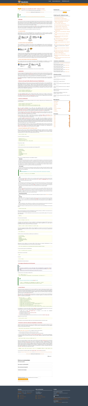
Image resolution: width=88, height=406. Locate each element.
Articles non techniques (57, 108)
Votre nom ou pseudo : (21, 361)
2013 (54, 122)
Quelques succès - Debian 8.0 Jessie (60, 53)
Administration (56, 101)
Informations (56, 104)
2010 (54, 126)
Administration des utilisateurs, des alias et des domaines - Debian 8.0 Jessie (62, 52)
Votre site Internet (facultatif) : (23, 367)
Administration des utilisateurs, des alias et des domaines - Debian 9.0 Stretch (60, 92)
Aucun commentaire (43, 10)
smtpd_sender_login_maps (24, 330)
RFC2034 (47, 194)
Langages (55, 109)
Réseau (55, 105)
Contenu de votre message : (22, 369)
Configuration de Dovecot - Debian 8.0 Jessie (61, 38)
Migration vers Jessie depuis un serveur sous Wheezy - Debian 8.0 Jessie (61, 22)
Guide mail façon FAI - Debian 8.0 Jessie (60, 18)
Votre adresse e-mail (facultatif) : (23, 364)
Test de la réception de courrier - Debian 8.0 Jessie (62, 44)
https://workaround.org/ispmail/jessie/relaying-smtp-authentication (35, 16)
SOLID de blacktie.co (59, 402)
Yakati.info (24, 2)
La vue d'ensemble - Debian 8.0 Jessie (60, 23)
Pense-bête (55, 102)
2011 (54, 125)
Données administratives (56, 1)
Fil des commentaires (23, 396)
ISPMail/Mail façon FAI (65, 1)
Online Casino (67, 67)
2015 (54, 119)
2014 (54, 121)
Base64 (49, 268)
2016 (54, 118)
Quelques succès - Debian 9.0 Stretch (59, 81)
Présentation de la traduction (59, 17)
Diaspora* (49, 356)
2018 (54, 115)
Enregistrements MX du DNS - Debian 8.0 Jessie (62, 50)
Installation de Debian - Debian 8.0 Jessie (61, 26)
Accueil (50, 1)
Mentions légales (40, 395)
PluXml (22, 393)
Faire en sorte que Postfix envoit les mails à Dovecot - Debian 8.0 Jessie (61, 40)
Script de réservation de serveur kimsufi (59, 79)
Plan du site (39, 398)
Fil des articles (22, 395)
